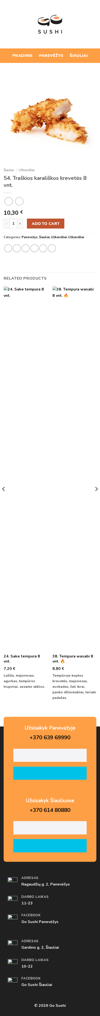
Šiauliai (79, 55)
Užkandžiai (26, 170)
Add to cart (46, 223)
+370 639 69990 (50, 737)
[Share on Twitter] (26, 248)
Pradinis (22, 55)
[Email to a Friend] (34, 248)
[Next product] (8, 201)
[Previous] (4, 498)
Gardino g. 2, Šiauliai (40, 947)
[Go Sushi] (50, 24)
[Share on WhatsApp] (8, 248)
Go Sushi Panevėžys (39, 921)
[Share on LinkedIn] (52, 248)
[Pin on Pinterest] (43, 248)
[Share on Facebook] (17, 248)
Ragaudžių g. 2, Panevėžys (45, 884)
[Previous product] (19, 201)
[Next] (96, 498)
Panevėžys (51, 55)
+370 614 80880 (50, 810)
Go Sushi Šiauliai (36, 984)
